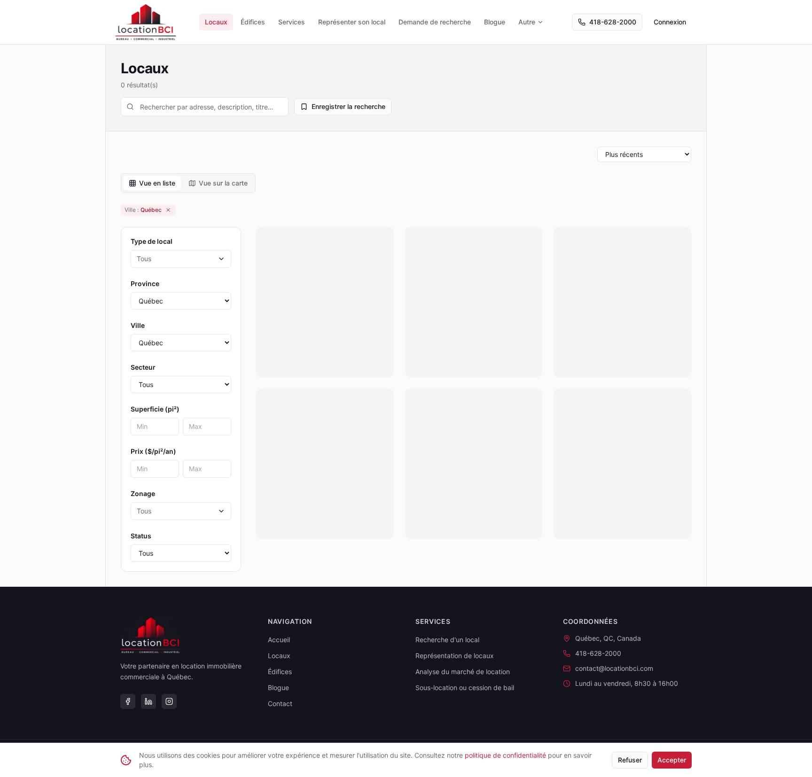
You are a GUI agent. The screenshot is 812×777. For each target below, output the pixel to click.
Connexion (670, 22)
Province (145, 283)
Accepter (671, 760)
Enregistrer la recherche (348, 106)
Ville (138, 325)
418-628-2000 (612, 22)
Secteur (143, 367)
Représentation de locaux (454, 656)
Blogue (494, 22)
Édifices (253, 22)
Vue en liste (157, 183)
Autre (526, 22)
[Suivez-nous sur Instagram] (169, 701)
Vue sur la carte (223, 183)
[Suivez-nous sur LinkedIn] (148, 701)
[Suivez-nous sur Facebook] (127, 701)
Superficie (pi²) (155, 409)
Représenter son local (351, 22)
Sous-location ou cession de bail (464, 688)
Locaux (216, 22)
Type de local (151, 241)
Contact (280, 703)
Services (291, 22)
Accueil (279, 640)
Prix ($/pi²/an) (153, 451)
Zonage (143, 493)
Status (141, 536)
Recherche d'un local (447, 640)
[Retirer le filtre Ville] (168, 210)
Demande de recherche (434, 22)
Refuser (630, 760)
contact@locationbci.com (614, 668)
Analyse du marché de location (462, 672)
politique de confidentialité (505, 755)
